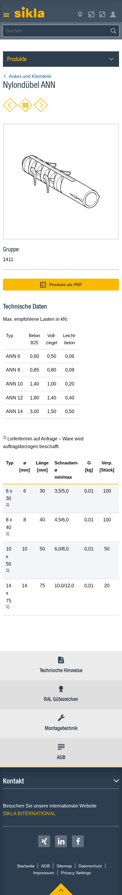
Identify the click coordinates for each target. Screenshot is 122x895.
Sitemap (64, 866)
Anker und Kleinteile (30, 76)
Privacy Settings (76, 872)
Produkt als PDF (65, 284)
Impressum (43, 872)
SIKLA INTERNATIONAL (29, 813)
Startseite (26, 866)
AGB (45, 866)
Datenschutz (90, 866)
